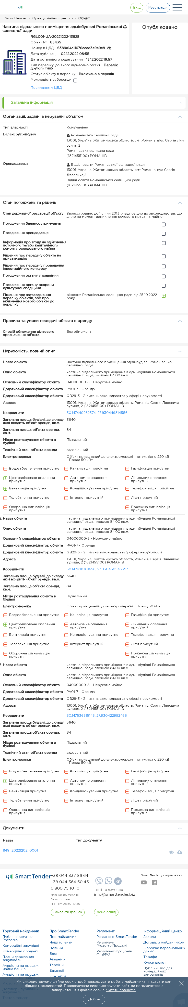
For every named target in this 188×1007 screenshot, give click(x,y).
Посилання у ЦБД (46, 87)
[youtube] (144, 883)
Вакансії (56, 970)
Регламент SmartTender (116, 936)
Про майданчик (62, 936)
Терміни (56, 965)
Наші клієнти (60, 942)
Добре (94, 999)
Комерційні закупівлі (20, 945)
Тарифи (150, 957)
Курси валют (154, 962)
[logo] (28, 877)
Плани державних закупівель (18, 959)
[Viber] (98, 883)
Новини (56, 948)
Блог (53, 953)
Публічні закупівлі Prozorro (18, 938)
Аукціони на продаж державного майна (20, 976)
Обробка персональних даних (164, 950)
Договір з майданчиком (163, 942)
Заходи (149, 936)
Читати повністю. (121, 990)
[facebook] (154, 883)
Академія (57, 959)
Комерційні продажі (20, 951)
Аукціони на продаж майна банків (20, 967)
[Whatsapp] (108, 883)
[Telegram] (117, 883)
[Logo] (20, 7)
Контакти (57, 976)
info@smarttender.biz (114, 894)
